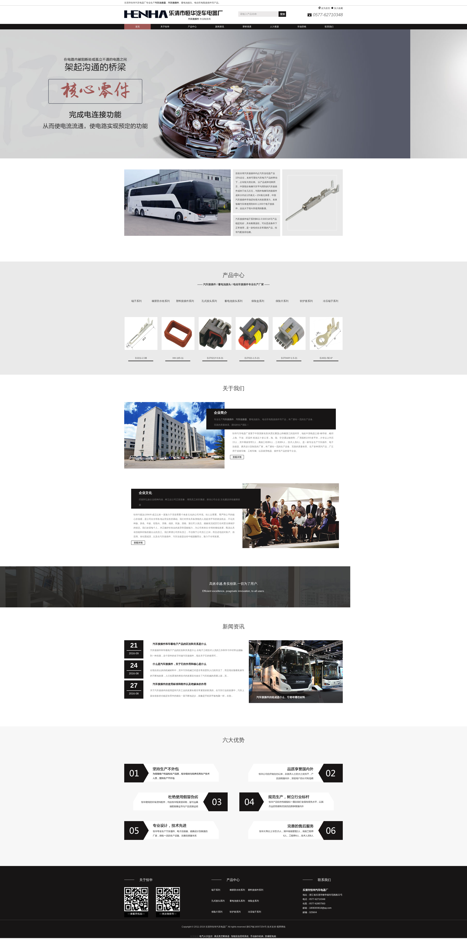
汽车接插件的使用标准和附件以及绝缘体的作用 (179, 684)
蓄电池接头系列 (233, 300)
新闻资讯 (219, 26)
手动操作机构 (256, 936)
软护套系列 (306, 300)
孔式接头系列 (209, 300)
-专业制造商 (199, 19)
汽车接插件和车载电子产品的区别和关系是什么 (179, 643)
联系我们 (329, 26)
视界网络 (281, 926)
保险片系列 (282, 300)
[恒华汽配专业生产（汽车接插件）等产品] (173, 14)
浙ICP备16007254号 (256, 926)
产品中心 (192, 26)
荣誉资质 (247, 26)
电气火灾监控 (206, 936)
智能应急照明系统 (240, 936)
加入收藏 (338, 8)
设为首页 (325, 8)
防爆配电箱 (270, 936)
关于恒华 (165, 26)
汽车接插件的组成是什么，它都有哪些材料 (280, 697)
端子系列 (136, 300)
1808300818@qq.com (320, 908)
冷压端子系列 (330, 300)
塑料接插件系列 (185, 300)
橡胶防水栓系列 (161, 300)
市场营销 (301, 26)
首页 (137, 26)
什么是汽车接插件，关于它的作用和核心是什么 (179, 664)
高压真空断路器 (221, 936)
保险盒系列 (257, 300)
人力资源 (274, 26)
